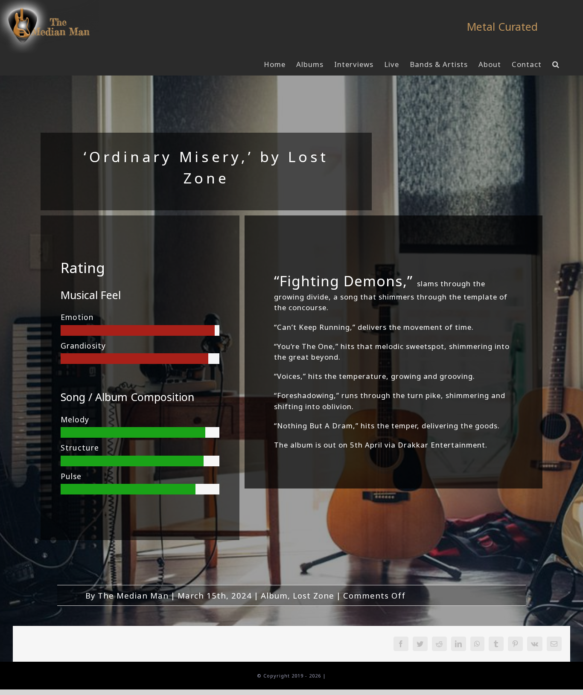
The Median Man (133, 595)
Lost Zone (313, 595)
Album (274, 595)
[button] (556, 64)
